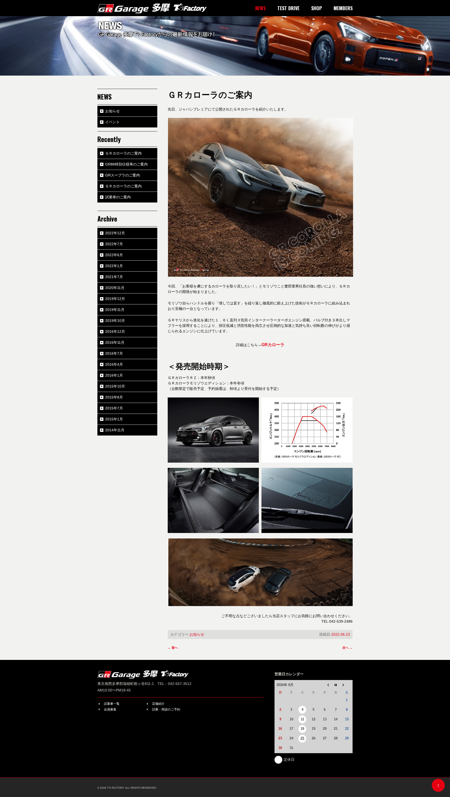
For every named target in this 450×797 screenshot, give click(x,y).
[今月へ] (335, 685)
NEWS (260, 8)
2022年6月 (114, 255)
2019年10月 (115, 320)
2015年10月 (115, 386)
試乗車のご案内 (118, 197)
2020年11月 (114, 288)
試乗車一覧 (112, 704)
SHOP (316, 8)
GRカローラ (272, 344)
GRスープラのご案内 (122, 175)
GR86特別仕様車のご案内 (126, 164)
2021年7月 (114, 277)
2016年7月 (114, 353)
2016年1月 (114, 375)
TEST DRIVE (288, 8)
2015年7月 (114, 408)
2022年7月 (114, 244)
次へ (347, 647)
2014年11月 (114, 430)
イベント (112, 122)
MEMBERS (343, 8)
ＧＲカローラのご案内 (123, 153)
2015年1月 (114, 419)
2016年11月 (114, 342)
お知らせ (197, 634)
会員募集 (110, 709)
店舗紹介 (158, 704)
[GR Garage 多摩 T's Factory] (152, 6)
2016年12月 (115, 331)
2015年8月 (114, 397)
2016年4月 (114, 364)
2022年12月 (115, 233)
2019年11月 (114, 310)
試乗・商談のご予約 (166, 709)
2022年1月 (114, 266)
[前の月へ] (324, 685)
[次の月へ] (346, 685)
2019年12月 (115, 299)
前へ (173, 647)
